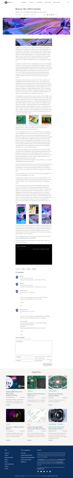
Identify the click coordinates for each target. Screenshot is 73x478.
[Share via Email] (55, 15)
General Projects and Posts (26, 455)
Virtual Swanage (59, 462)
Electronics (39, 2)
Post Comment (47, 364)
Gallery (6, 459)
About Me (7, 453)
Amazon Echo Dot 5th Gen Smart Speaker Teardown (56, 428)
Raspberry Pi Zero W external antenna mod (36, 394)
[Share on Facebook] (51, 15)
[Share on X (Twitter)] (49, 15)
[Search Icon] (67, 2)
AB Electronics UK (61, 459)
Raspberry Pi (23, 461)
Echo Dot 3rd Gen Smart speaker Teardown (55, 394)
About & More (56, 2)
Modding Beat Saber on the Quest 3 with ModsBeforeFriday (14, 393)
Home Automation (52, 424)
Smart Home (48, 2)
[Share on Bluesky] (47, 15)
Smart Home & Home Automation (27, 457)
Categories (23, 2)
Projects (31, 2)
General (8, 424)
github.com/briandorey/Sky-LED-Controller (25, 238)
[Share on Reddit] (53, 15)
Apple (29, 424)
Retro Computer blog (9, 464)
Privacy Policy (18, 475)
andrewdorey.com (40, 468)
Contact (6, 468)
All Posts (6, 455)
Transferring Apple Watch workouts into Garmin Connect (36, 428)
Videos (6, 461)
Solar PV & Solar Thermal (26, 459)
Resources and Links (9, 457)
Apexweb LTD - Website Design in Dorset (50, 475)
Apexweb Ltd (41, 459)
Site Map (6, 466)
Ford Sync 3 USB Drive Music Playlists (15, 428)
